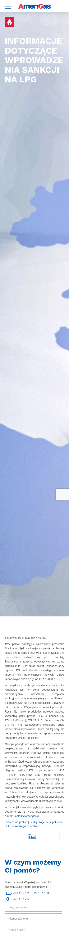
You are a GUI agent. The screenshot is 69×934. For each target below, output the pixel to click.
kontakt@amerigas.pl (26, 816)
